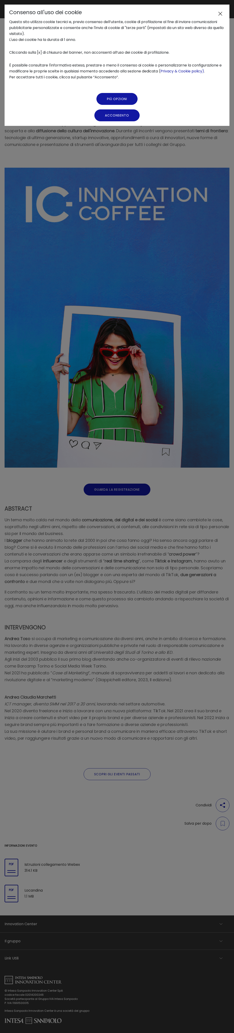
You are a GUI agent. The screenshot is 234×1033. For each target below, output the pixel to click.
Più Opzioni (117, 99)
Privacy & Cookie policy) (182, 71)
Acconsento (117, 115)
